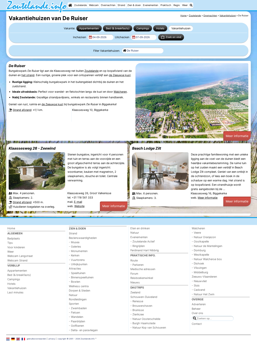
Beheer (196, 308)
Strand (121, 5)
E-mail (78, 201)
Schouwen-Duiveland (143, 296)
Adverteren (199, 304)
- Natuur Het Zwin (203, 294)
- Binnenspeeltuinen (81, 277)
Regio (176, 5)
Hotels (160, 28)
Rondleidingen (78, 299)
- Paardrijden (77, 321)
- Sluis (196, 285)
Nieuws (135, 282)
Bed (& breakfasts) (117, 28)
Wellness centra (79, 286)
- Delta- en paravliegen (83, 330)
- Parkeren (137, 264)
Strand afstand (22, 109)
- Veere (196, 232)
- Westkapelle (200, 254)
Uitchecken (122, 37)
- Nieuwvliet (199, 281)
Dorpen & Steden (79, 290)
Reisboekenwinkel (141, 277)
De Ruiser (17, 66)
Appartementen (89, 28)
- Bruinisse (137, 310)
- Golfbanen (76, 325)
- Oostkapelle (200, 241)
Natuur (73, 295)
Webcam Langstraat (20, 255)
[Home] (70, 5)
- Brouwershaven (141, 305)
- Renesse (136, 301)
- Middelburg (200, 272)
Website (79, 206)
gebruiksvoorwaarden (36, 339)
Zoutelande (80, 5)
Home (11, 228)
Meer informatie (237, 136)
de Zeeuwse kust (120, 75)
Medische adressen (142, 269)
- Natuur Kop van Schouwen (148, 327)
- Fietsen (74, 312)
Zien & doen (134, 5)
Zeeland (135, 292)
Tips (10, 242)
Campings (142, 28)
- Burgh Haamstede (142, 323)
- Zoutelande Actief (142, 241)
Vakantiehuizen (180, 28)
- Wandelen (76, 316)
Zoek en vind (173, 37)
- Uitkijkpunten (78, 264)
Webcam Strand (17, 260)
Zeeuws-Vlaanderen (204, 276)
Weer (185, 5)
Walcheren (120, 91)
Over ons (197, 313)
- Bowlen (74, 281)
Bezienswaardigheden (83, 237)
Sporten (74, 303)
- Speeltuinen (77, 273)
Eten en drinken (140, 228)
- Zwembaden (78, 308)
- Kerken (74, 255)
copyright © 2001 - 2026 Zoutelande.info (76, 339)
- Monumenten (78, 251)
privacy (52, 339)
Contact (197, 323)
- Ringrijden (137, 246)
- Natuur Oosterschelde (145, 318)
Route (134, 260)
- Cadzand (198, 289)
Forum (134, 273)
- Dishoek (198, 263)
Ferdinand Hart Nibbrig (144, 250)
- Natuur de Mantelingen (207, 246)
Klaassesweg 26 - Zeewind (32, 148)
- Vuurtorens (77, 259)
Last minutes (15, 292)
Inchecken (80, 37)
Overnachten (108, 5)
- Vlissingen (199, 267)
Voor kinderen (16, 247)
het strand (27, 75)
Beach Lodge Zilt (146, 148)
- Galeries (75, 246)
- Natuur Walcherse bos (207, 259)
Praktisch (165, 5)
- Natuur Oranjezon (204, 237)
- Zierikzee (137, 314)
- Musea (74, 242)
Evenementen (150, 5)
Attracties (75, 268)
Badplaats (13, 238)
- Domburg (199, 250)
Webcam (94, 5)
